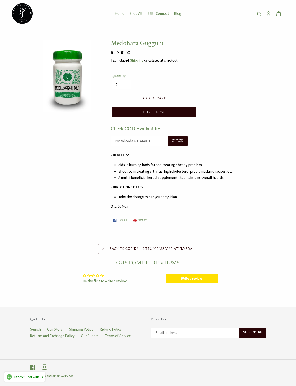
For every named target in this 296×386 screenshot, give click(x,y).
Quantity (119, 75)
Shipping (136, 60)
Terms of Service (118, 335)
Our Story (54, 329)
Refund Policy (111, 329)
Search (35, 329)
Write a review (191, 278)
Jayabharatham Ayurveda (57, 376)
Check (178, 141)
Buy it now (154, 112)
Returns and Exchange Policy (52, 335)
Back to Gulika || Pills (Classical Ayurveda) (151, 249)
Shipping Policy (81, 329)
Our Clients (89, 335)
